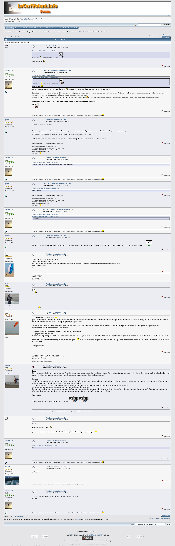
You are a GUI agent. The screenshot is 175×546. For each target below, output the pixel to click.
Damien (7, 466)
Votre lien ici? (93, 531)
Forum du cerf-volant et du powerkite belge (17, 32)
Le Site (40, 27)
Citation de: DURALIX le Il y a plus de (45, 50)
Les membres (32, 27)
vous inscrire (39, 18)
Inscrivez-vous (72, 27)
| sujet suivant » (165, 35)
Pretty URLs (97, 541)
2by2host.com (92, 535)
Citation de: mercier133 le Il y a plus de (45, 188)
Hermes (7, 284)
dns (6, 254)
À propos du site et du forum (57, 32)
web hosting (100, 535)
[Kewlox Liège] (6, 247)
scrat (6, 312)
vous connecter (27, 18)
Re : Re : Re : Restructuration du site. (58, 71)
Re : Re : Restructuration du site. (58, 46)
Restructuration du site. (100, 32)
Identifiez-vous (61, 27)
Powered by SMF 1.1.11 (75, 534)
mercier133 (78, 32)
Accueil (9, 27)
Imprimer (166, 37)
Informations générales (39, 32)
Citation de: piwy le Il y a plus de (43, 75)
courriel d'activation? (26, 20)
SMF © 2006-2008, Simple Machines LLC (94, 534)
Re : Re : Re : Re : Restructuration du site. (58, 210)
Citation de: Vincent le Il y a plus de (44, 445)
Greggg (7, 235)
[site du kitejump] (6, 132)
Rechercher (23, 27)
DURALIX (8, 119)
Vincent (7, 365)
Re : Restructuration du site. (56, 120)
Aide (16, 27)
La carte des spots (49, 27)
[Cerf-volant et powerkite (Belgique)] (6, 93)
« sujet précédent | (152, 35)
